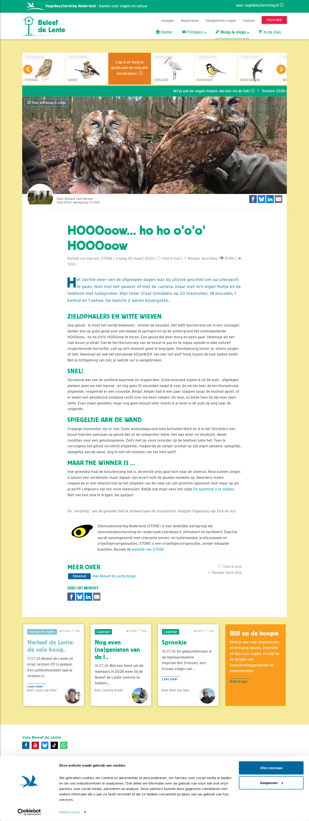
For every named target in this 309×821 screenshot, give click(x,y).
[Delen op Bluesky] (261, 199)
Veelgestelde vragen (221, 20)
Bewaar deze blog (202, 258)
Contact (249, 20)
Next (281, 69)
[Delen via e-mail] (278, 199)
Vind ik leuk (170, 258)
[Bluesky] (44, 745)
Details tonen (69, 812)
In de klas (271, 32)
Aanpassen (269, 783)
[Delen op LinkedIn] (270, 199)
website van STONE (148, 549)
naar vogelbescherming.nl (257, 5)
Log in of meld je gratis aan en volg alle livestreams (129, 68)
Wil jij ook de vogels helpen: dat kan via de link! (193, 91)
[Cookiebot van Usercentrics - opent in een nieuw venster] (29, 812)
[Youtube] (35, 745)
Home (166, 32)
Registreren (190, 20)
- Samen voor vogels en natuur (96, 6)
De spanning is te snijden (213, 489)
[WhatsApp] (63, 745)
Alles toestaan (271, 768)
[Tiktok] (54, 745)
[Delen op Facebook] (253, 199)
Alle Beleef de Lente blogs (114, 576)
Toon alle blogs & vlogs (48, 102)
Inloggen (168, 20)
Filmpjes (194, 32)
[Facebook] (25, 745)
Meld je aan (238, 681)
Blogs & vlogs (232, 32)
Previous (27, 69)
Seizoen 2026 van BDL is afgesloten (274, 91)
